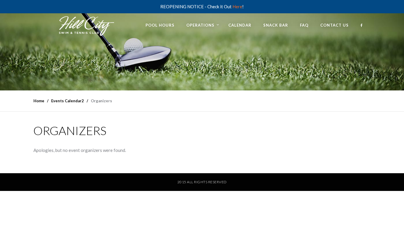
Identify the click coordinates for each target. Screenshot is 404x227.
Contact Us (334, 25)
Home (38, 100)
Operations (200, 25)
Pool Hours (160, 25)
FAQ (304, 25)
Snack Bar (275, 25)
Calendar (239, 25)
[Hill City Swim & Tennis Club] (85, 24)
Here (237, 6)
